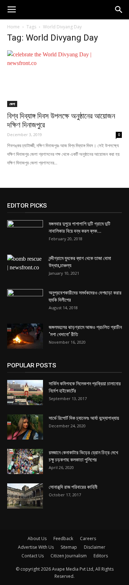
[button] (119, 9)
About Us (37, 538)
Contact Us (33, 556)
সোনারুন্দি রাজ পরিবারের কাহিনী (73, 487)
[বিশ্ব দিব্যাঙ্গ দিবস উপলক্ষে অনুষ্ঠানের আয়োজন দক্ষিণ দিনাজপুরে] (64, 78)
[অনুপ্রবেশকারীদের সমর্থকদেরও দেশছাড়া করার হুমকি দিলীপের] (25, 301)
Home (13, 27)
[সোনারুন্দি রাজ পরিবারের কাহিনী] (25, 496)
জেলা (12, 103)
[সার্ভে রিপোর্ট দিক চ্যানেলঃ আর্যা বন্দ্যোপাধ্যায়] (25, 427)
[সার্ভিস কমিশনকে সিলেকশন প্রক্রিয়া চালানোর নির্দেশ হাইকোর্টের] (25, 392)
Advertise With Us (36, 547)
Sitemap (69, 547)
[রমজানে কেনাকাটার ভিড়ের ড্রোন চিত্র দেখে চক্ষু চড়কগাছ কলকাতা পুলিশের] (25, 461)
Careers (88, 538)
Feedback (63, 538)
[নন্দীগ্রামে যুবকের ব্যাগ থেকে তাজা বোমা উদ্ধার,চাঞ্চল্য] (25, 267)
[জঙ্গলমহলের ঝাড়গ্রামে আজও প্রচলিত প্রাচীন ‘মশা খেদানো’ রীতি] (25, 336)
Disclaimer (94, 547)
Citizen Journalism (69, 556)
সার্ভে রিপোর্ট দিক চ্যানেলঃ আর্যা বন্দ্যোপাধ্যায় (84, 418)
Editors (101, 556)
